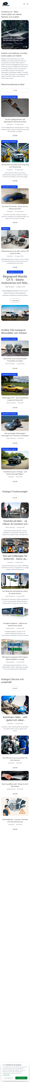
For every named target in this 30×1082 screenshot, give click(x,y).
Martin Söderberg (7, 43)
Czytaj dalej (15, 300)
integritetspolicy (6, 1074)
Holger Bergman (10, 628)
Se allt (15, 90)
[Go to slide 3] (26, 46)
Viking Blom (10, 124)
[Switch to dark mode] (24, 3)
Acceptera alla (21, 1078)
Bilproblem (5, 228)
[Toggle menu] (27, 4)
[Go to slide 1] (23, 46)
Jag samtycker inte (8, 1078)
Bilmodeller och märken (11, 35)
